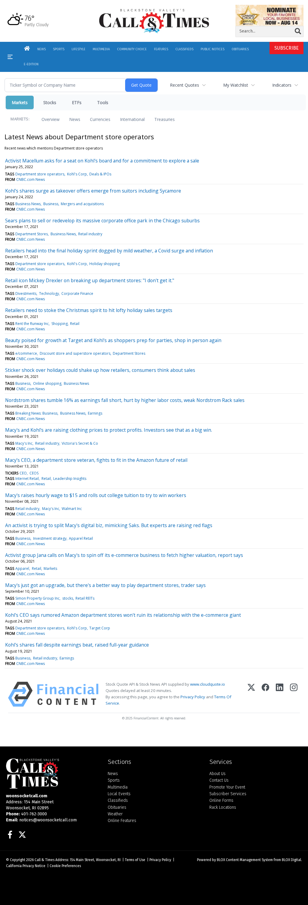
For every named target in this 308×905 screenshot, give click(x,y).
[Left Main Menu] (10, 56)
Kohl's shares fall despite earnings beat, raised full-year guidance (77, 644)
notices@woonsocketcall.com (48, 820)
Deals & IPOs (100, 174)
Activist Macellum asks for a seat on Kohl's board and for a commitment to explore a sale (102, 160)
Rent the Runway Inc (32, 323)
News (74, 119)
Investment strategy (49, 538)
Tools (102, 102)
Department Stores (31, 233)
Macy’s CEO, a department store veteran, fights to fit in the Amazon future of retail (96, 460)
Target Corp (99, 628)
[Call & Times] (52, 773)
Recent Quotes (184, 85)
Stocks (49, 102)
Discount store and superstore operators (75, 353)
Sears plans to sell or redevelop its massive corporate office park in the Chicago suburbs (102, 220)
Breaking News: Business (36, 413)
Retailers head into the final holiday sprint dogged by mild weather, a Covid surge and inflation (109, 250)
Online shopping (47, 383)
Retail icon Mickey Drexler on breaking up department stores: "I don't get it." (89, 280)
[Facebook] (265, 694)
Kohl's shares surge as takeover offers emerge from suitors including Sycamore (93, 190)
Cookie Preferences (65, 866)
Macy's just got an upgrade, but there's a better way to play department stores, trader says (105, 585)
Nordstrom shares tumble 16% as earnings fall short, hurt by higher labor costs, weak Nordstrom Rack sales (125, 400)
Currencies (100, 119)
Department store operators (39, 174)
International (132, 119)
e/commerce (26, 353)
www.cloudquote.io (207, 684)
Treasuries (164, 119)
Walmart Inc (72, 508)
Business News (28, 203)
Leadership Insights (69, 478)
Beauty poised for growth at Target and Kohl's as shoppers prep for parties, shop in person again (113, 340)
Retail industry (90, 233)
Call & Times (44, 860)
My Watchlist (235, 85)
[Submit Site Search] (298, 31)
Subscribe (286, 48)
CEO (23, 473)
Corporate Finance (77, 293)
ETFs (77, 102)
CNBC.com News (30, 179)
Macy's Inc (23, 443)
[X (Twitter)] (251, 694)
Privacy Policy (192, 697)
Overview (51, 119)
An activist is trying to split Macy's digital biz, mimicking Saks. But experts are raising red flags (108, 525)
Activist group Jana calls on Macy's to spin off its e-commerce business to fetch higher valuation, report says (124, 555)
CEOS (33, 473)
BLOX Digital (291, 860)
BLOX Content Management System (245, 860)
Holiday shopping (104, 263)
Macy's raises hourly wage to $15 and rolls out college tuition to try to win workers (95, 495)
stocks (67, 598)
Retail (74, 323)
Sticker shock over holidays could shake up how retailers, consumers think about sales (100, 370)
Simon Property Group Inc (37, 598)
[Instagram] (294, 694)
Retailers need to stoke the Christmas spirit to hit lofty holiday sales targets (88, 310)
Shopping (59, 323)
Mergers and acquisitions (82, 203)
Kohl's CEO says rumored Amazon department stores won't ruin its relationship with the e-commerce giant (123, 615)
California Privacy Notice (25, 866)
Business (50, 203)
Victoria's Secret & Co (80, 443)
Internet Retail (27, 478)
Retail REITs (84, 598)
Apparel (22, 568)
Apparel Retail (81, 538)
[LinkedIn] (279, 694)
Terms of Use (135, 860)
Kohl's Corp (77, 174)
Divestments (25, 293)
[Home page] (154, 20)
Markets (20, 102)
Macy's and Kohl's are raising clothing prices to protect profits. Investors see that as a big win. (108, 430)
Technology (49, 293)
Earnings (95, 413)
